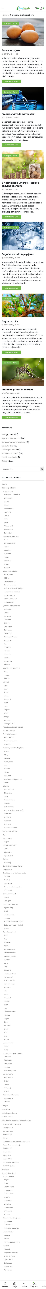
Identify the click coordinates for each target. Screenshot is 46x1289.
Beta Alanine (9, 1187)
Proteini (6, 1246)
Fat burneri (8, 1221)
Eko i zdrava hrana (9, 831)
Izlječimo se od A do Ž (11, 438)
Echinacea (8, 630)
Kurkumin (7, 554)
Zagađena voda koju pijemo (18, 254)
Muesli (6, 897)
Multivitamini (8, 807)
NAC (5, 519)
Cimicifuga (8, 626)
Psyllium (7, 1015)
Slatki (6, 1050)
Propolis (7, 675)
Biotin (6, 796)
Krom (6, 696)
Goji (5, 966)
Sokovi (6, 1091)
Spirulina (7, 776)
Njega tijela (7, 1159)
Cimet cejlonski (10, 956)
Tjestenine (8, 852)
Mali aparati (7, 1148)
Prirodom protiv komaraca (17, 389)
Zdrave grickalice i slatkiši (13, 1053)
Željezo (7, 710)
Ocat (6, 1029)
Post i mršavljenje (9, 457)
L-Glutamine (8, 1193)
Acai (6, 935)
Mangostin (8, 998)
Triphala (7, 567)
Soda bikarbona (10, 599)
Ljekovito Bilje (7, 446)
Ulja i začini (7, 1025)
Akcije (4, 484)
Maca (6, 644)
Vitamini (6, 786)
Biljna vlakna (9, 737)
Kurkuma (7, 987)
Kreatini (7, 1239)
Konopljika (8, 640)
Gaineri (7, 1235)
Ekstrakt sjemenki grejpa (13, 588)
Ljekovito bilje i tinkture (11, 606)
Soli (5, 1032)
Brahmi (7, 547)
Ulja (5, 1036)
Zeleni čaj (8, 533)
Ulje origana (8, 602)
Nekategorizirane (9, 1113)
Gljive (6, 963)
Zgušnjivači (8, 855)
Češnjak (7, 623)
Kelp (6, 765)
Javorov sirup (9, 914)
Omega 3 (7, 720)
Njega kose (7, 1152)
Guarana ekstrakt (10, 637)
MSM (6, 703)
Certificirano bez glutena (12, 866)
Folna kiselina (9, 800)
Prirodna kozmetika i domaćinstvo (16, 1120)
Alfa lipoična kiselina (12, 495)
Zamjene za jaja (11, 50)
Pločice (7, 1067)
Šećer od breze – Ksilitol (13, 925)
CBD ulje (7, 578)
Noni (6, 1008)
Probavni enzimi (10, 741)
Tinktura (7, 665)
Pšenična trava (10, 1012)
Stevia (6, 928)
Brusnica (7, 620)
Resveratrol (8, 529)
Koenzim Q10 (9, 509)
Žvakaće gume (10, 1070)
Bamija (6, 613)
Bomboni (7, 1057)
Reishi (6, 772)
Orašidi (7, 876)
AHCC (6, 751)
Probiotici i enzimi (9, 734)
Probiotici (7, 744)
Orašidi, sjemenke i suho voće (14, 873)
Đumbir (7, 960)
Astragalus (8, 609)
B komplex (8, 793)
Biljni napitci (7, 838)
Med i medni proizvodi (11, 668)
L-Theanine (8, 1207)
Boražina (7, 616)
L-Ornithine (8, 1201)
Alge (4, 835)
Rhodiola (7, 654)
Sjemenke (8, 883)
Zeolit (6, 713)
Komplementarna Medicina (13, 442)
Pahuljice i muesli (9, 894)
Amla (6, 540)
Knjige (5, 1138)
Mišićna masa (8, 1232)
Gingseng (8, 633)
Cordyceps (8, 762)
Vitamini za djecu (10, 827)
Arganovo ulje (10, 321)
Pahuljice (7, 901)
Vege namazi (8, 1043)
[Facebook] (41, 2)
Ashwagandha (9, 543)
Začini (6, 1039)
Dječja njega (8, 1127)
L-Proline (7, 1204)
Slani (6, 1046)
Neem (6, 557)
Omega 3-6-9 (9, 724)
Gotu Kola (8, 550)
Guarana (7, 970)
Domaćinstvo (8, 1131)
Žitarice (7, 1102)
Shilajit (6, 564)
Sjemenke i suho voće (12, 887)
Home (4, 15)
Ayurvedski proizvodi (11, 536)
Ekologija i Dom (10, 23)
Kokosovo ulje (9, 980)
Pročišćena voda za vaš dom (18, 114)
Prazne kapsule (9, 730)
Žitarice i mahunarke (11, 1095)
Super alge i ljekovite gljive (13, 748)
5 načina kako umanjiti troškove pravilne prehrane (20, 184)
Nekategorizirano (9, 449)
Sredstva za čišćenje (11, 1162)
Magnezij (7, 699)
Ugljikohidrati (8, 1259)
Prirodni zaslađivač (10, 904)
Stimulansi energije (11, 1228)
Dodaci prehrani (9, 488)
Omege (6, 717)
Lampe (5, 1105)
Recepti (5, 461)
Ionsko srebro (9, 595)
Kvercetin (7, 512)
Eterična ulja (7, 1134)
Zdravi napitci (8, 1074)
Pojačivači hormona (12, 1242)
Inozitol (7, 502)
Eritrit (6, 911)
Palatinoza (8, 1270)
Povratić (7, 651)
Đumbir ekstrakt (10, 585)
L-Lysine (7, 1197)
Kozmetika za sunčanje (12, 1145)
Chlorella (7, 758)
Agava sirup (8, 908)
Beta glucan (8, 574)
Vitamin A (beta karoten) (13, 810)
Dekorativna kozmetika (12, 1124)
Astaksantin (8, 498)
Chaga (6, 755)
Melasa (7, 918)
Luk (5, 991)
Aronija (7, 946)
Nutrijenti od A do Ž (10, 453)
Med (6, 671)
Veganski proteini (11, 1252)
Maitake (7, 769)
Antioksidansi (8, 491)
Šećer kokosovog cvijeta (13, 921)
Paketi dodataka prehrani (13, 727)
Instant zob (8, 1266)
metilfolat (6, 1109)
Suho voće (8, 890)
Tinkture (7, 678)
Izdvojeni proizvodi (10, 571)
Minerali (6, 682)
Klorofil (6, 505)
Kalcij (6, 692)
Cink (5, 685)
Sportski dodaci (8, 1173)
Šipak (6, 1022)
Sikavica (7, 658)
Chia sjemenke (10, 953)
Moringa (7, 1001)
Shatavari (7, 561)
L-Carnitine (8, 1190)
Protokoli (5, 1169)
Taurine (7, 1214)
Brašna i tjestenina (10, 845)
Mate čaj (7, 863)
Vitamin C (7, 814)
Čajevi (6, 842)
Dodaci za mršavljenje (11, 1218)
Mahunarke (7, 869)
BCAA (6, 1183)
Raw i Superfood (9, 932)
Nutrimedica (7, 1117)
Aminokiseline (8, 1176)
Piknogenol (8, 526)
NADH (6, 522)
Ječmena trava (10, 973)
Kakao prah (8, 977)
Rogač (6, 1019)
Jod (5, 689)
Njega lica (7, 1155)
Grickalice (8, 1064)
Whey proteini (9, 1256)
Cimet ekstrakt (9, 581)
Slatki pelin (8, 661)
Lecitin (6, 515)
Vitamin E (7, 821)
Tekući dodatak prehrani (12, 779)
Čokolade (8, 1060)
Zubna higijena (8, 1166)
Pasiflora (7, 647)
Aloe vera (8, 942)
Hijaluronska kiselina (12, 592)
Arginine (7, 1180)
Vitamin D (7, 817)
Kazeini (7, 1249)
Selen (6, 706)
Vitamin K (7, 824)
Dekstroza (8, 1263)
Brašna (7, 849)
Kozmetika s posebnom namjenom (16, 1141)
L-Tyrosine (8, 1211)
